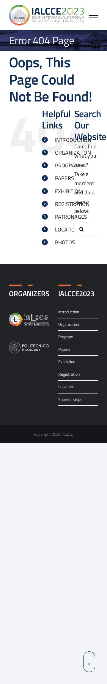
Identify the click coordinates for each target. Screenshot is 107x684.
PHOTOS (65, 242)
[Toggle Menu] (93, 15)
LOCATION (67, 230)
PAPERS (64, 178)
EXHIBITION (68, 191)
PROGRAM (67, 165)
